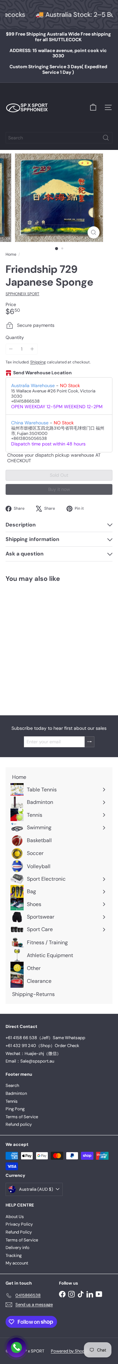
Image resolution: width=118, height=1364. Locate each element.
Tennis (12, 1101)
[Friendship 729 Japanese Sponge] (46, 645)
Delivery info (18, 1247)
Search (12, 1085)
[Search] (105, 137)
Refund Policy (19, 1232)
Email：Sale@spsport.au (30, 1061)
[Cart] (93, 107)
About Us (15, 1216)
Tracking (14, 1255)
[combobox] (59, 137)
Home (11, 254)
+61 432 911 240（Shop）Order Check (42, 1045)
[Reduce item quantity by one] (11, 349)
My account (17, 1263)
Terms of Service (22, 1117)
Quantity (15, 337)
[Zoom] (94, 232)
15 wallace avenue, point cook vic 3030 (58, 53)
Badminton (16, 1093)
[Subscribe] (89, 741)
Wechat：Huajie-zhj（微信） (33, 1053)
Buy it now (59, 489)
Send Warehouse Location (42, 373)
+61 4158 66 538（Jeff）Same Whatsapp (45, 1037)
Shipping (38, 362)
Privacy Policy (19, 1224)
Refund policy (19, 1124)
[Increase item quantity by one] (32, 349)
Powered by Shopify (70, 1351)
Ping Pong (15, 1109)
